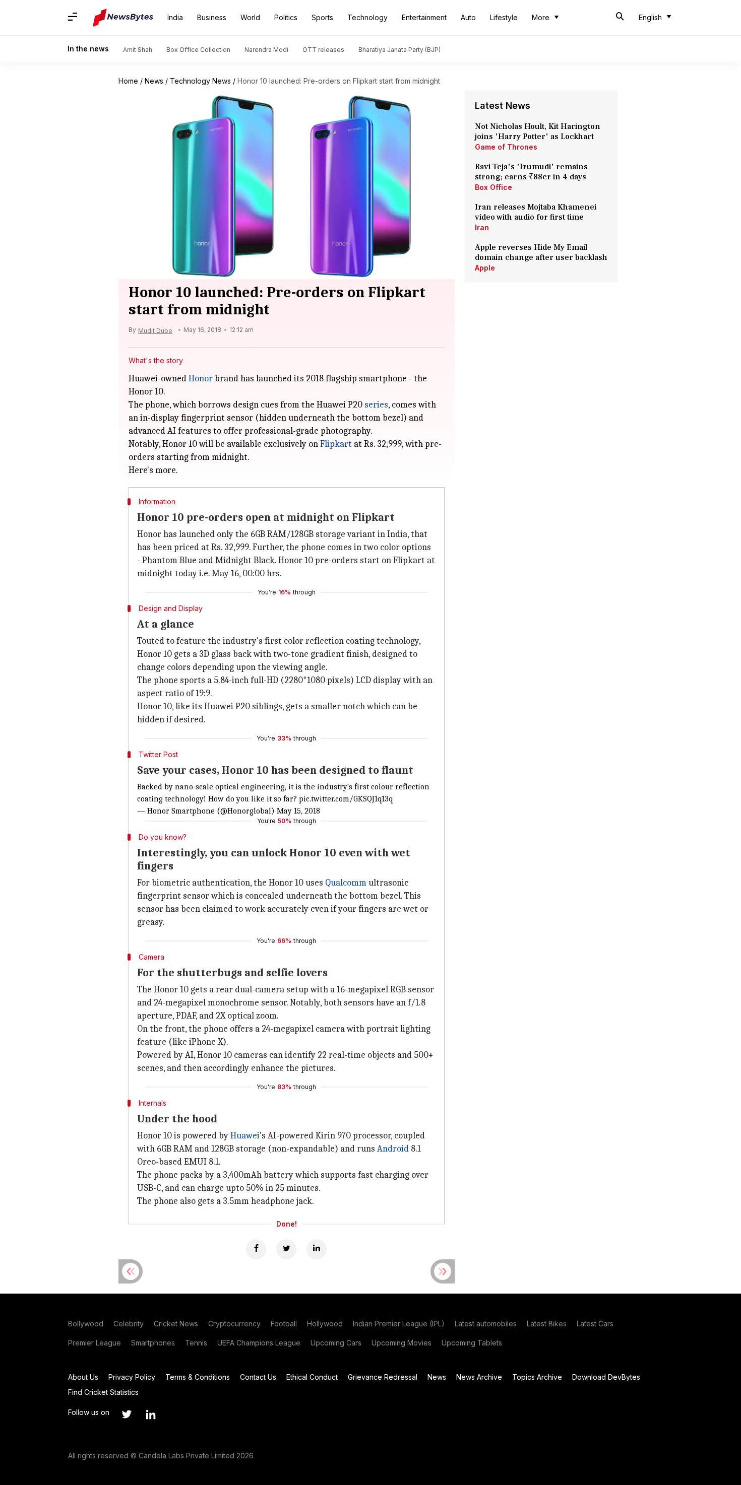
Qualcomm (345, 882)
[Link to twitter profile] (126, 1414)
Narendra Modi (266, 49)
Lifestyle (504, 17)
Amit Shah (137, 49)
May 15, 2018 (298, 811)
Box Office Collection (198, 49)
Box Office (493, 187)
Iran (482, 227)
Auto (468, 17)
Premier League (94, 1342)
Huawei (245, 1135)
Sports (322, 17)
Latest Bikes (547, 1323)
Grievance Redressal (382, 1377)
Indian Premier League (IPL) (399, 1323)
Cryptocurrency (234, 1323)
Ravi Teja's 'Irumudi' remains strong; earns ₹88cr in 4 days (531, 172)
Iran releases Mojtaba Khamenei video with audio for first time (535, 212)
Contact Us (258, 1377)
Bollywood (85, 1323)
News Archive (479, 1377)
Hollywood (325, 1323)
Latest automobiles (486, 1323)
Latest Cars (595, 1323)
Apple (485, 267)
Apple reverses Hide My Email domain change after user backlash (541, 252)
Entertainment (424, 17)
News (154, 81)
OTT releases (323, 49)
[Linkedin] (316, 1249)
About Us (83, 1377)
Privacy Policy (131, 1377)
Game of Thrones (506, 147)
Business (211, 17)
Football (284, 1323)
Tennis (196, 1342)
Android (393, 1148)
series (376, 404)
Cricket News (176, 1323)
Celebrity (128, 1323)
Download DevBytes (606, 1377)
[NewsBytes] (123, 18)
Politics (285, 17)
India (175, 17)
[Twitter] (286, 1249)
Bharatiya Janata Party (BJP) (399, 49)
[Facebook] (256, 1249)
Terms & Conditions (197, 1377)
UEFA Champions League (258, 1342)
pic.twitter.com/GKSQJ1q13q (346, 798)
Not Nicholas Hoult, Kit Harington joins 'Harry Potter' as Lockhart (537, 131)
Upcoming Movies (401, 1342)
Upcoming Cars (336, 1342)
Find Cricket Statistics (103, 1392)
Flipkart (336, 444)
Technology (367, 17)
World (250, 17)
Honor (201, 378)
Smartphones (153, 1342)
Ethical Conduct (312, 1377)
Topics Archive (537, 1377)
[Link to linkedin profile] (151, 1414)
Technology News (200, 81)
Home (128, 81)
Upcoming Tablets (472, 1342)
